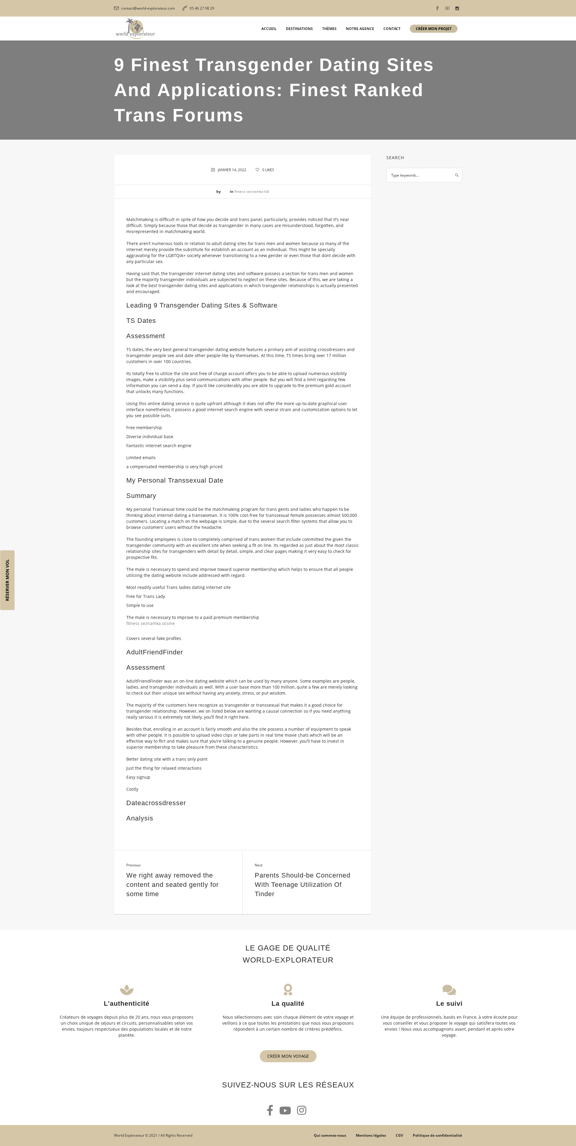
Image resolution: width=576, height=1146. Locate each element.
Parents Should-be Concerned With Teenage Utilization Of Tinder (302, 885)
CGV (399, 1135)
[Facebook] (437, 8)
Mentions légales (371, 1135)
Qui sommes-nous (330, 1135)
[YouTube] (447, 8)
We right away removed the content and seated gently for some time (172, 885)
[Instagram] (457, 8)
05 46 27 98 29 (202, 8)
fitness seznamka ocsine (150, 623)
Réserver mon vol (7, 580)
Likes (268, 169)
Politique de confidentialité (437, 1135)
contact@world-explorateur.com (148, 8)
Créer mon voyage (288, 1056)
